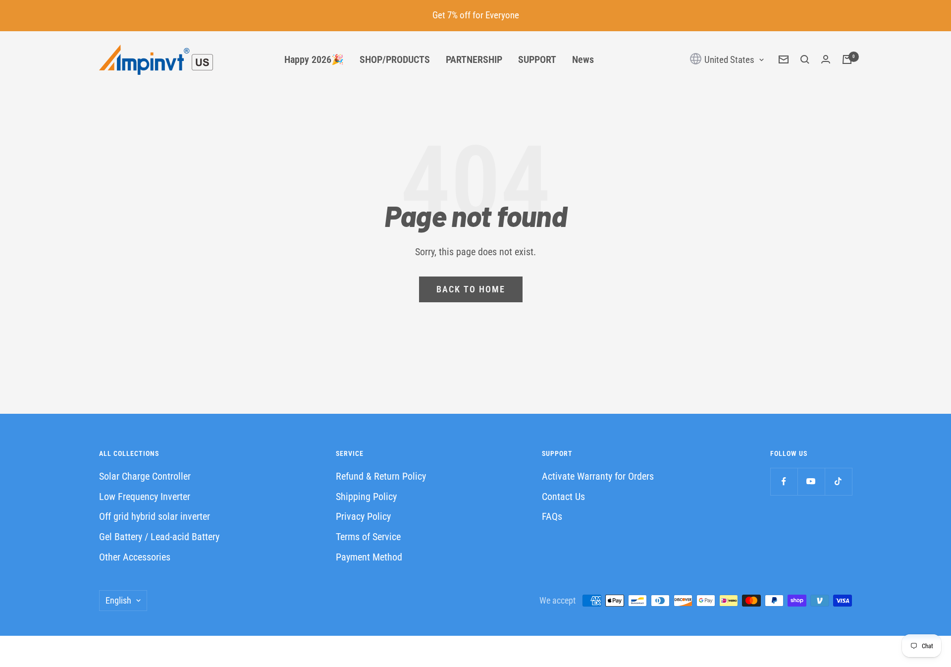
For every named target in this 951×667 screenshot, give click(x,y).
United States (728, 59)
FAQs (552, 516)
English (118, 600)
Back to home (470, 289)
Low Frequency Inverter (144, 496)
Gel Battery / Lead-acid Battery (159, 537)
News (583, 59)
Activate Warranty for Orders (598, 476)
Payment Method (369, 557)
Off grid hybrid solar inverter (154, 516)
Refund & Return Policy (381, 476)
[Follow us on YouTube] (811, 481)
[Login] (825, 59)
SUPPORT (537, 59)
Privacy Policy (363, 516)
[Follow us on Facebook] (783, 481)
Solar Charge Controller (145, 476)
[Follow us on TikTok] (838, 481)
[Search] (804, 59)
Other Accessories (134, 557)
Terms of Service (368, 537)
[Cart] (847, 59)
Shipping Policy (366, 496)
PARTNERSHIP (474, 59)
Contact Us (563, 496)
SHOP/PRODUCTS (395, 59)
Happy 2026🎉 (314, 59)
